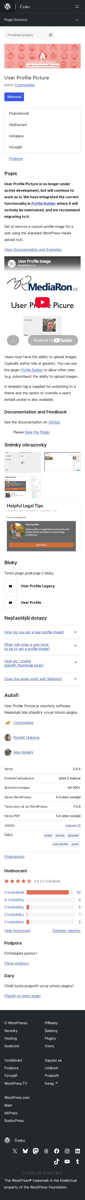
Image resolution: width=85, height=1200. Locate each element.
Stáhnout (14, 97)
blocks (60, 835)
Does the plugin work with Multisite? (33, 679)
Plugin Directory (15, 20)
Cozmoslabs (25, 85)
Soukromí (11, 1046)
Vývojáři (15, 147)
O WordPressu (15, 1023)
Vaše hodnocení (17, 930)
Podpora (16, 158)
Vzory (49, 1046)
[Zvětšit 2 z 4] (75, 458)
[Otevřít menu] (78, 6)
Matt (8, 1105)
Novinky (11, 1031)
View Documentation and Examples (32, 249)
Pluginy (50, 1038)
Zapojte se (53, 1060)
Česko (20, 1140)
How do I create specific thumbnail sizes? (24, 663)
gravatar (73, 835)
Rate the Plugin (37, 432)
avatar (48, 835)
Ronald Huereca (26, 737)
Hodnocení (18, 125)
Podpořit (52, 1075)
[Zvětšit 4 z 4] (75, 507)
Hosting (10, 1038)
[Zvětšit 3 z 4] (35, 482)
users (75, 844)
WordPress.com (17, 1097)
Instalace (16, 136)
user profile (60, 844)
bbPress (11, 1113)
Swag (51, 1083)
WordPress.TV (15, 1083)
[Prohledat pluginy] (50, 35)
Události (51, 1068)
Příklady (51, 1023)
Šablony (51, 1031)
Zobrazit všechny (67, 930)
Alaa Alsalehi (23, 752)
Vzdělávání (13, 1060)
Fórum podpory (16, 963)
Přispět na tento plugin (22, 996)
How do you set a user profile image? (34, 632)
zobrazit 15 (73, 825)
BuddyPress (14, 1120)
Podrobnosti (19, 113)
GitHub (54, 422)
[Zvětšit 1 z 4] (35, 458)
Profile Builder (43, 203)
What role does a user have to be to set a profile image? (27, 647)
